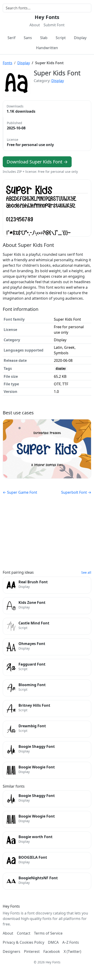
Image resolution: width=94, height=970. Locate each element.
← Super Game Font (20, 492)
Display (80, 37)
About (34, 24)
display (61, 368)
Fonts (7, 62)
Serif (12, 37)
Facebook (51, 951)
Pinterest (32, 951)
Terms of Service (48, 933)
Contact (23, 933)
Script (61, 37)
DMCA (53, 942)
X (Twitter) (72, 951)
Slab (43, 37)
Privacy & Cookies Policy (23, 942)
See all (86, 572)
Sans (28, 37)
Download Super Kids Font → (37, 162)
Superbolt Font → (76, 492)
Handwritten (47, 47)
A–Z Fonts (70, 942)
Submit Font (54, 24)
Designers (11, 951)
